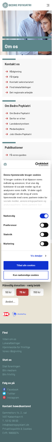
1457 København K (12, 416)
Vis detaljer (36, 255)
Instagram (13, 397)
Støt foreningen (11, 366)
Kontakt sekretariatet (22, 81)
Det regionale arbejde (21, 92)
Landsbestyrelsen (19, 123)
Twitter (11, 393)
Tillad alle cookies (26, 265)
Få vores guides (18, 154)
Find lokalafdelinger (20, 87)
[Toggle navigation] (48, 5)
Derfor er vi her (17, 118)
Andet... (10, 301)
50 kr (8, 292)
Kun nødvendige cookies (26, 275)
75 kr (22, 292)
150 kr (36, 292)
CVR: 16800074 (10, 432)
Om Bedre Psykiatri (20, 113)
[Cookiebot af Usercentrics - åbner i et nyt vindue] (36, 164)
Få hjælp (14, 76)
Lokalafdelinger (11, 343)
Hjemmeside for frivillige (16, 347)
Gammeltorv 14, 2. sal (14, 412)
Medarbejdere (17, 128)
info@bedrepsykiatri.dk (15, 424)
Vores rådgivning (11, 351)
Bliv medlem (9, 370)
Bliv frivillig (8, 374)
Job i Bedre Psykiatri (21, 134)
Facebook (12, 389)
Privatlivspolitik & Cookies (17, 428)
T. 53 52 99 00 (10, 420)
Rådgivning (15, 71)
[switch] (44, 225)
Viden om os (9, 339)
